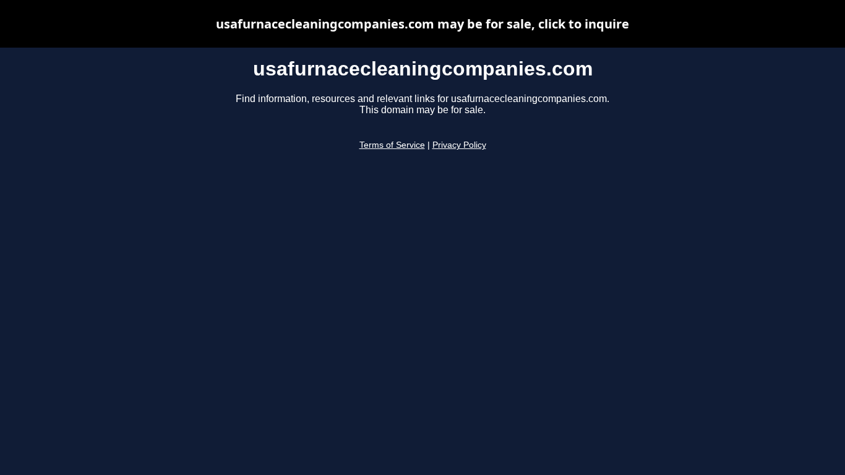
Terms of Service (392, 145)
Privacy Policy (459, 145)
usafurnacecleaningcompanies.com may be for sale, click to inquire (422, 23)
